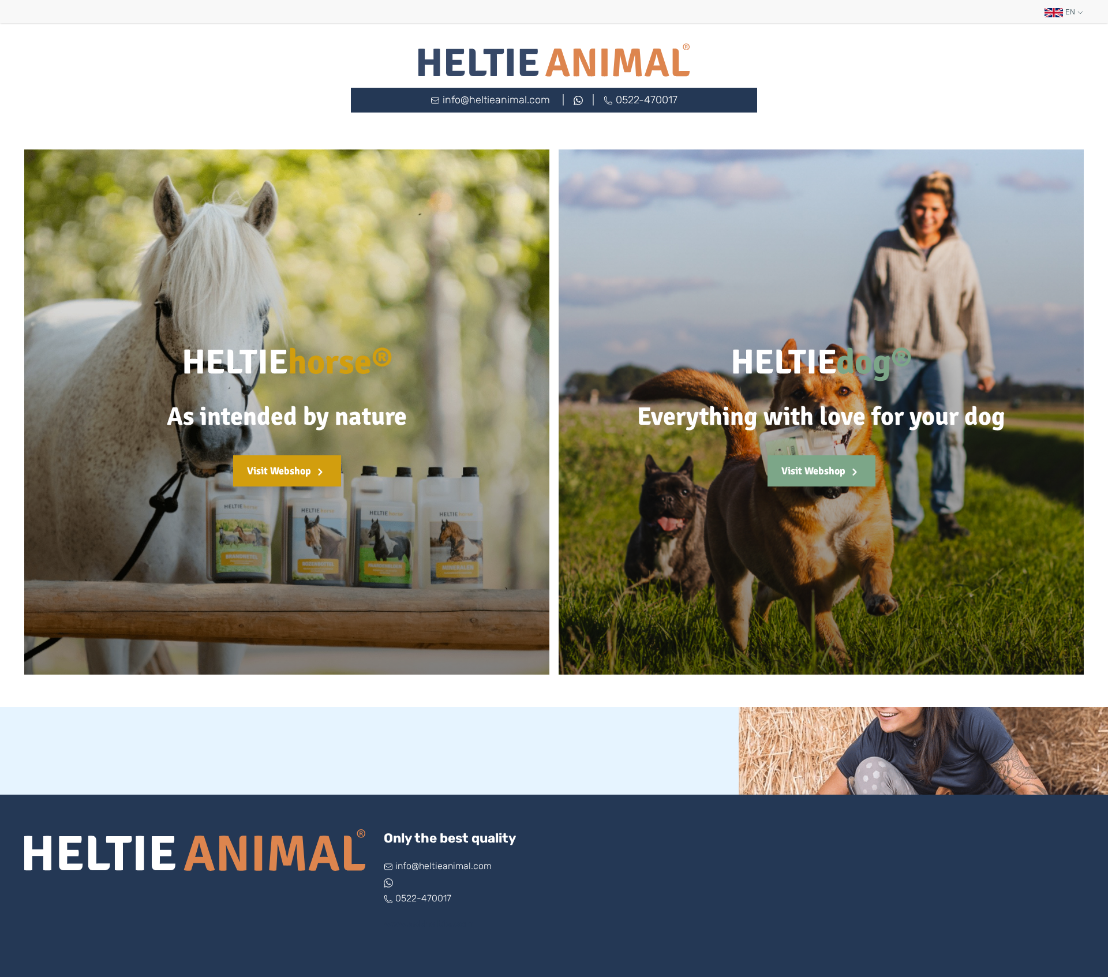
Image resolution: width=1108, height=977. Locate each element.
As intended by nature (287, 416)
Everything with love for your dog (821, 416)
